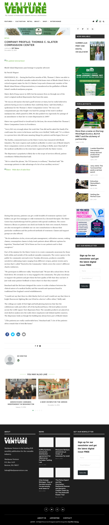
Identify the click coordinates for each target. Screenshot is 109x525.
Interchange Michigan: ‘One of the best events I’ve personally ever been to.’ (45, 484)
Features (8, 21)
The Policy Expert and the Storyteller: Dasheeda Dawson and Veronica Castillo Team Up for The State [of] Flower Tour (62, 487)
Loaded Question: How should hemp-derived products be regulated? (97, 153)
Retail (30, 21)
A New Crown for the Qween (53, 402)
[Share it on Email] (24, 335)
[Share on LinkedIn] (18, 335)
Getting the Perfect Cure (95, 195)
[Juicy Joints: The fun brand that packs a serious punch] (81, 169)
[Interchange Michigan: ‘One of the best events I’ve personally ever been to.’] (46, 472)
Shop (45, 21)
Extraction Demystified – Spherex (95, 183)
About (37, 21)
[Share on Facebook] (7, 335)
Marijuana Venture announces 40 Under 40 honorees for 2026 (62, 453)
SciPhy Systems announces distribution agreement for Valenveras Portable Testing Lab (45, 456)
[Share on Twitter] (13, 335)
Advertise (55, 518)
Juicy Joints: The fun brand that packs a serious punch (96, 169)
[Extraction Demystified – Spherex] (81, 184)
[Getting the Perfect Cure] (81, 198)
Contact (67, 518)
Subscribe (84, 286)
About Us (41, 518)
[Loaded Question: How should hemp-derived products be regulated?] (81, 151)
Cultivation (20, 21)
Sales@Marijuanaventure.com (16, 470)
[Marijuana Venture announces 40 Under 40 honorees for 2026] (62, 442)
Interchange (55, 21)
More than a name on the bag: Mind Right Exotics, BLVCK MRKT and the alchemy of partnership (89, 135)
